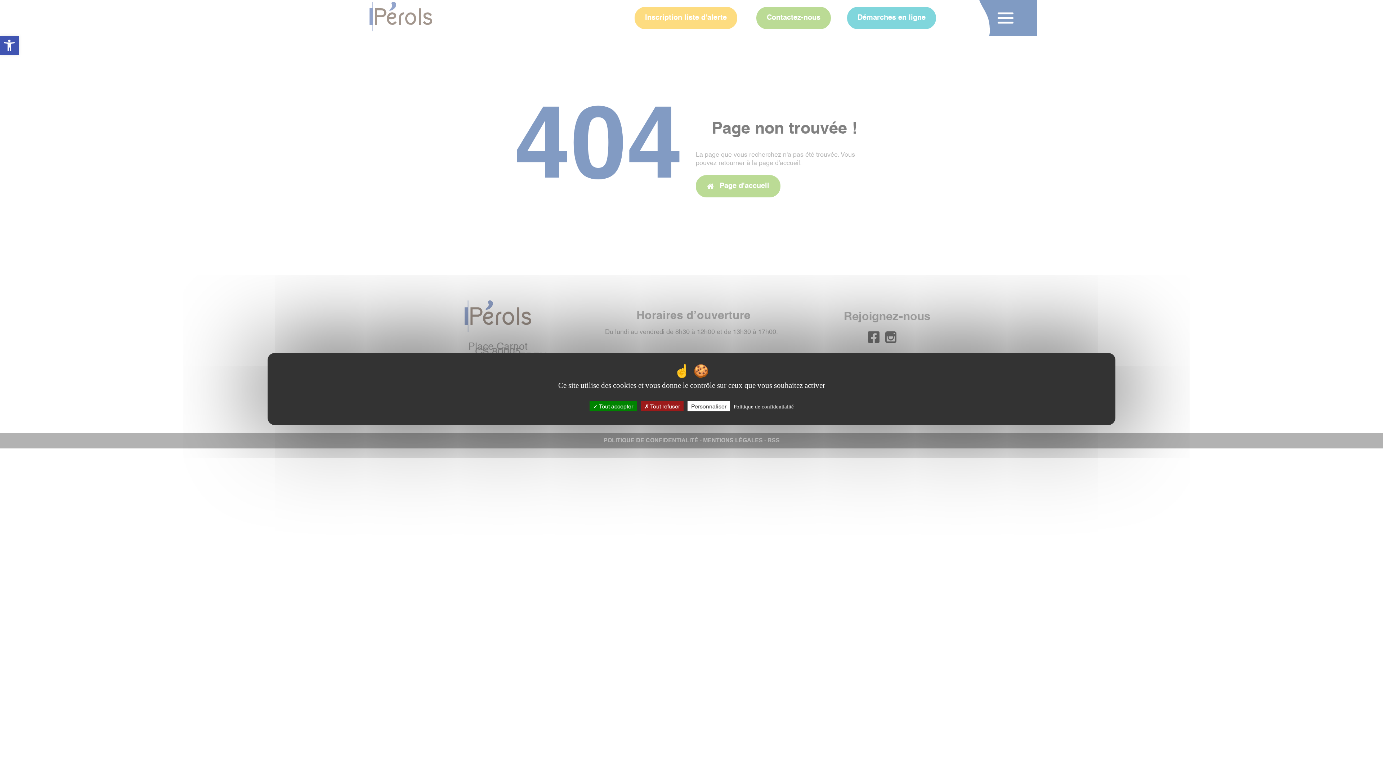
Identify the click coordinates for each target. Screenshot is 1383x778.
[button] (9, 45)
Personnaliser (708, 405)
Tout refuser (664, 405)
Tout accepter (615, 405)
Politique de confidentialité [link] (764, 407)
